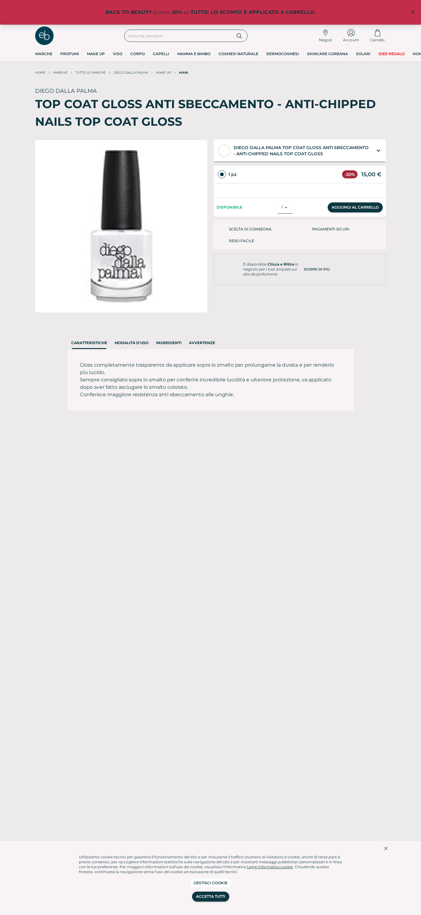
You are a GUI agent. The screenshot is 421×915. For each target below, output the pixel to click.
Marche (43, 53)
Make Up (96, 53)
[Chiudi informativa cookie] (386, 848)
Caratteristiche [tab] (89, 342)
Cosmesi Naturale (238, 53)
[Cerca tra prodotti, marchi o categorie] (239, 35)
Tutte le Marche (91, 73)
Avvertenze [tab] (202, 342)
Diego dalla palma (131, 73)
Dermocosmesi (282, 53)
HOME (40, 73)
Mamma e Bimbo (194, 53)
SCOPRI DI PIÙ (317, 263)
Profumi (69, 53)
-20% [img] (350, 174)
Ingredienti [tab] (169, 342)
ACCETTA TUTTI (210, 896)
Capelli (161, 53)
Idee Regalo (391, 53)
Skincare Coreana (327, 53)
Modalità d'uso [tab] (132, 342)
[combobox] (178, 36)
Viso (117, 53)
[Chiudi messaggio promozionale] (412, 12)
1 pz (232, 174)
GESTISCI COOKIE (210, 882)
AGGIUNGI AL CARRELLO (355, 201)
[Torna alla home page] (44, 35)
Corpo (137, 53)
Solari (363, 53)
